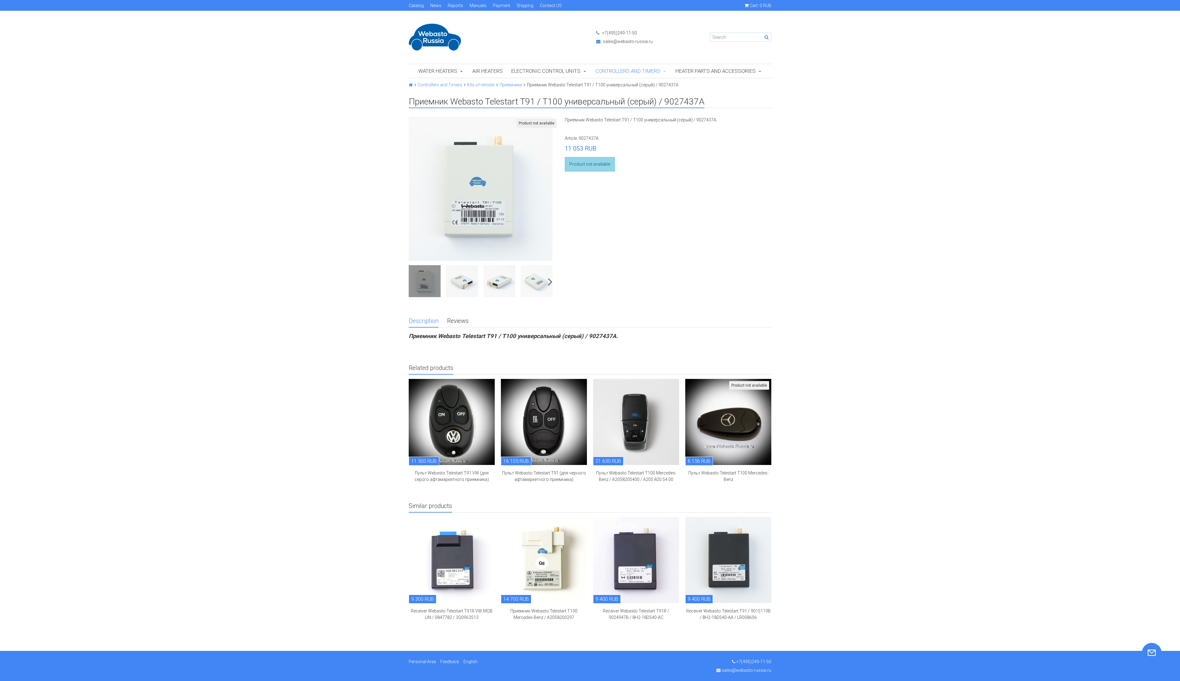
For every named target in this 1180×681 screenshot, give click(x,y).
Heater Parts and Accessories (715, 71)
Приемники (511, 85)
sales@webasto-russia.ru (627, 41)
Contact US (551, 5)
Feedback (449, 661)
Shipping (525, 5)
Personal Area (422, 661)
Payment (501, 5)
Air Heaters (487, 71)
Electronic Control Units (545, 71)
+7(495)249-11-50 (619, 33)
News (435, 5)
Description (424, 321)
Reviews (458, 321)
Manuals (478, 5)
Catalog (416, 5)
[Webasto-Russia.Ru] (496, 37)
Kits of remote (480, 85)
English (470, 661)
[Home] (411, 85)
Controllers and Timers (628, 71)
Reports (455, 5)
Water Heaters (437, 71)
